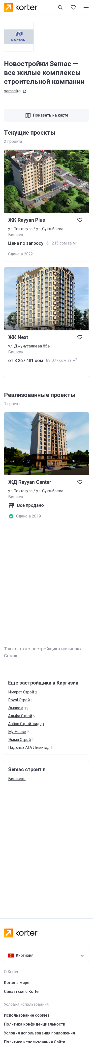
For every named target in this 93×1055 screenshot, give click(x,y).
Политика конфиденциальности (34, 1024)
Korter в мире (16, 982)
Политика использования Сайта (34, 1042)
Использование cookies (27, 1015)
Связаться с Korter (22, 991)
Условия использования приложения (39, 1033)
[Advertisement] (46, 585)
